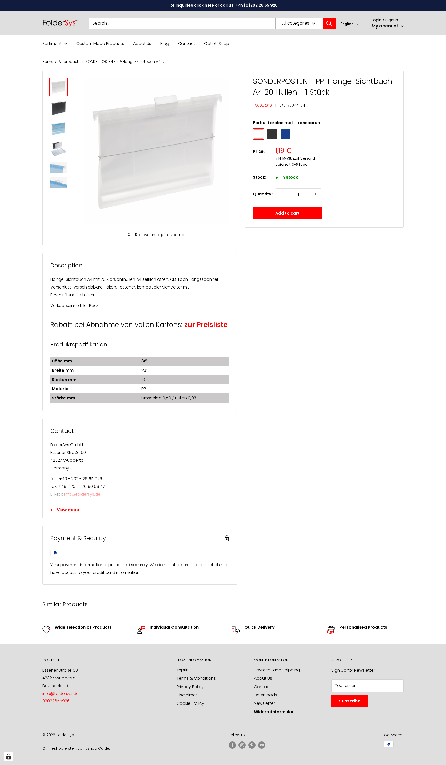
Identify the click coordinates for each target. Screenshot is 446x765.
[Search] (329, 23)
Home (47, 61)
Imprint (183, 670)
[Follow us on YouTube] (261, 744)
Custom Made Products (100, 44)
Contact (186, 44)
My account (386, 26)
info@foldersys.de (82, 494)
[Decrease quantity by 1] (281, 194)
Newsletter (264, 703)
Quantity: (263, 194)
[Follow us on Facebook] (232, 744)
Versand (307, 158)
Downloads (265, 695)
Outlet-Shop (216, 44)
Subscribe (349, 701)
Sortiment (52, 44)
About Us (142, 44)
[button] (350, 23)
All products (70, 61)
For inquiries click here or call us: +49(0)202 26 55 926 (223, 5)
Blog (164, 44)
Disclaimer (187, 695)
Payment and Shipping (277, 670)
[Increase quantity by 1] (315, 194)
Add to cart (287, 213)
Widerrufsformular (274, 712)
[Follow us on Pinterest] (252, 744)
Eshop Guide (97, 748)
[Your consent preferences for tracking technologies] (8, 756)
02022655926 (56, 701)
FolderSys (262, 105)
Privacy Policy (190, 687)
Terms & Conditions (196, 678)
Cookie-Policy (190, 703)
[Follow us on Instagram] (242, 744)
